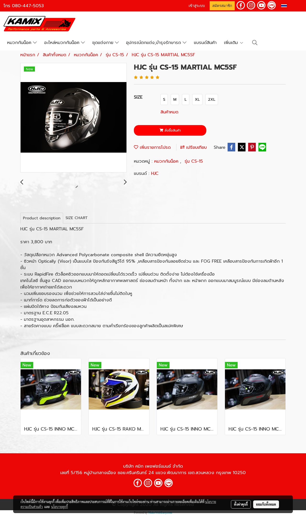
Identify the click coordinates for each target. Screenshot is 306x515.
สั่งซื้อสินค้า (172, 130)
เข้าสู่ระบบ (197, 6)
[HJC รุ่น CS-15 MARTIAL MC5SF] (73, 118)
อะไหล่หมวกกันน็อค (62, 42)
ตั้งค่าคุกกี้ (241, 504)
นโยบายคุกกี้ (59, 506)
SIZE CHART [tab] (77, 218)
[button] (255, 42)
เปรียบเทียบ (196, 147)
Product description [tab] (41, 218)
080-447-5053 (28, 5)
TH (291, 5)
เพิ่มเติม (232, 42)
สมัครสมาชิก (222, 6)
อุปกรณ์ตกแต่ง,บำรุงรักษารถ (154, 42)
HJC (154, 173)
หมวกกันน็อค (20, 42)
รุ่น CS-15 (194, 161)
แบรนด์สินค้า (205, 42)
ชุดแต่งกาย (103, 42)
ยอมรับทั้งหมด (266, 504)
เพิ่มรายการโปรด (154, 147)
